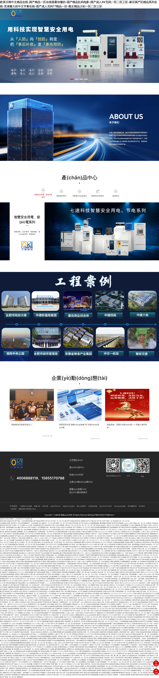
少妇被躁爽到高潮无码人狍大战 (120, 672)
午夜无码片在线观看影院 (134, 617)
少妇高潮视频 (124, 525)
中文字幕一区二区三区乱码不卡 (27, 617)
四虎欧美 (92, 576)
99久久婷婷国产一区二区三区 (112, 536)
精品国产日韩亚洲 (43, 602)
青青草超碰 (48, 668)
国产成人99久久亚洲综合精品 (117, 617)
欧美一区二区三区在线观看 (66, 653)
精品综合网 (144, 600)
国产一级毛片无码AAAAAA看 (46, 585)
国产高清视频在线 (105, 610)
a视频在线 (5, 672)
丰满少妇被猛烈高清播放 (143, 632)
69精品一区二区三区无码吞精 (75, 549)
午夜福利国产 (108, 660)
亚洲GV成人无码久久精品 (92, 602)
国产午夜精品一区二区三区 (81, 527)
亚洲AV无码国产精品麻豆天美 (39, 549)
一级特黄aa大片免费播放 (78, 660)
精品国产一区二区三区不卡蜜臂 (34, 563)
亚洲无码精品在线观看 (44, 640)
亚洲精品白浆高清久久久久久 (81, 634)
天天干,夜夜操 (125, 589)
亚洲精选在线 (47, 666)
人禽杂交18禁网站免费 (89, 670)
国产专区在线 (131, 563)
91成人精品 (71, 531)
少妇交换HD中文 (15, 638)
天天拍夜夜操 (54, 568)
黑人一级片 (34, 538)
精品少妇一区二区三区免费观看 (117, 636)
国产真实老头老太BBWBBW (122, 638)
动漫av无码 (102, 559)
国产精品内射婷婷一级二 (47, 600)
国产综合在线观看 (43, 553)
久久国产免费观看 (134, 525)
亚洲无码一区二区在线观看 (100, 561)
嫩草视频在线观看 (105, 523)
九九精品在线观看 (148, 608)
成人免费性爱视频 (55, 632)
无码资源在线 (107, 647)
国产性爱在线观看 (39, 572)
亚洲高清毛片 (8, 621)
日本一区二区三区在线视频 (34, 581)
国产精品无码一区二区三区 (96, 608)
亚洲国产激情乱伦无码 (103, 670)
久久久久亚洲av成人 (147, 566)
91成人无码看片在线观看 (22, 625)
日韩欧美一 (116, 675)
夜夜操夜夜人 (125, 645)
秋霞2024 (67, 583)
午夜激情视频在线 (77, 617)
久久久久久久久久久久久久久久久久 (121, 593)
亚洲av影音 (123, 581)
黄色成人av (41, 617)
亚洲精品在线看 (20, 651)
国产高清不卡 (132, 581)
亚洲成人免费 (19, 574)
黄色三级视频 (98, 638)
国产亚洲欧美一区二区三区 (64, 623)
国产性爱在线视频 (119, 546)
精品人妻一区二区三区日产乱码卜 (108, 621)
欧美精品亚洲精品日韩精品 (81, 534)
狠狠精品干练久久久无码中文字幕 (91, 546)
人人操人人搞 (79, 606)
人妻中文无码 (66, 540)
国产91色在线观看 (5, 593)
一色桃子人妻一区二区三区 (121, 576)
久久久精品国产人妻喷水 (86, 645)
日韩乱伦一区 (85, 585)
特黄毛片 (128, 606)
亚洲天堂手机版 (73, 523)
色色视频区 (39, 625)
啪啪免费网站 (89, 549)
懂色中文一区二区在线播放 (16, 559)
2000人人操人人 (142, 619)
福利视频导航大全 (35, 653)
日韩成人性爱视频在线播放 (29, 638)
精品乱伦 (39, 632)
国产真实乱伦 (9, 613)
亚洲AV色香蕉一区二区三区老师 (34, 593)
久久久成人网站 (18, 628)
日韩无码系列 (40, 574)
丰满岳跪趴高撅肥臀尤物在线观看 (19, 643)
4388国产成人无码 (69, 608)
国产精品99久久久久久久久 (20, 653)
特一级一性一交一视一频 (87, 525)
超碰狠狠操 (77, 542)
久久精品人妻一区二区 (134, 649)
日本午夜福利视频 (146, 576)
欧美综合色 (101, 555)
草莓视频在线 (15, 675)
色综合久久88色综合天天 (30, 591)
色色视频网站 (114, 527)
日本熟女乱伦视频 (5, 557)
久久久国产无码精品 (26, 657)
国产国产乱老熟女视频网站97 (127, 534)
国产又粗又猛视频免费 (119, 568)
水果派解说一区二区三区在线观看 (80, 578)
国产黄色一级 (73, 544)
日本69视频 (90, 662)
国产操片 (114, 551)
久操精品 (107, 598)
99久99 (61, 559)
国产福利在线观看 (43, 651)
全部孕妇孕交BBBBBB (95, 591)
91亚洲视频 (41, 527)
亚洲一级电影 (98, 647)
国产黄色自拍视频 (38, 544)
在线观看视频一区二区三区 (104, 666)
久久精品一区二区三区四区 (139, 672)
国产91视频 (20, 585)
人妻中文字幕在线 (97, 578)
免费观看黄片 (154, 534)
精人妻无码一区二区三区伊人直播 (66, 600)
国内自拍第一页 (78, 623)
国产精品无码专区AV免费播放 (128, 527)
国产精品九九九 (20, 536)
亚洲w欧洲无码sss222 (139, 623)
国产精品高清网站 (152, 536)
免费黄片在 (70, 649)
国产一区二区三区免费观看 (77, 619)
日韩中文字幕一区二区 (80, 536)
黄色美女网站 (79, 625)
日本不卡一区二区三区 (20, 621)
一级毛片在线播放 (102, 534)
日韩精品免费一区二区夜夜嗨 (54, 555)
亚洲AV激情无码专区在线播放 (140, 675)
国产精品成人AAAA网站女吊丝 (146, 563)
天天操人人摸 (89, 649)
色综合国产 (103, 563)
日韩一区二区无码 (30, 585)
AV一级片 (24, 555)
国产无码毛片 (8, 534)
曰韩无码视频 (40, 675)
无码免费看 (18, 540)
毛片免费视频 (110, 619)
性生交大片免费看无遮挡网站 (125, 628)
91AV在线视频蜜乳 (23, 523)
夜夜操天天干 (59, 536)
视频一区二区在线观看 (133, 566)
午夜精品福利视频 (118, 542)
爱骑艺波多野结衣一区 (51, 559)
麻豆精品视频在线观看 (69, 632)
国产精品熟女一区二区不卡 (55, 630)
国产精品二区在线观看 (81, 570)
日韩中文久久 (128, 598)
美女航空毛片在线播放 (145, 621)
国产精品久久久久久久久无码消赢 (22, 664)
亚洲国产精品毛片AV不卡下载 (39, 568)
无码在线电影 (99, 549)
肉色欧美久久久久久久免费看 (112, 653)
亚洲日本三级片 (25, 602)
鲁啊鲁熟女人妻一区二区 (112, 589)
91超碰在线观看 (96, 606)
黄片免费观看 (25, 568)
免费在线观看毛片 (52, 561)
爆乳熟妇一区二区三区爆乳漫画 (50, 534)
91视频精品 (138, 529)
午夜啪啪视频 (124, 621)
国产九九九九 (143, 604)
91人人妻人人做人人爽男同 (82, 561)
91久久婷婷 (115, 525)
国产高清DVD (28, 551)
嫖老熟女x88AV (107, 638)
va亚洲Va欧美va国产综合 (54, 672)
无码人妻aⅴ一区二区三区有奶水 (29, 608)
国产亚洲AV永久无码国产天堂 (91, 628)
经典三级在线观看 (131, 664)
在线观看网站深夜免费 (38, 670)
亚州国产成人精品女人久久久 (148, 651)
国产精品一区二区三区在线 (64, 566)
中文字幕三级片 (110, 608)
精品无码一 (142, 583)
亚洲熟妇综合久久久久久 (16, 572)
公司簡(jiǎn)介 (140, 12)
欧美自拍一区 (75, 591)
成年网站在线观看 (136, 668)
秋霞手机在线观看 (117, 523)
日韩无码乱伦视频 (24, 538)
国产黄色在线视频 (66, 534)
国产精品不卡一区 (14, 662)
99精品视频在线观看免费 (34, 666)
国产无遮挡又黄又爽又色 (97, 568)
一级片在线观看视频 (36, 559)
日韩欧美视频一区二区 (122, 591)
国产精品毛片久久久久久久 (72, 557)
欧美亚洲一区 (116, 578)
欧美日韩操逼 (65, 657)
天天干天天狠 (10, 563)
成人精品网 (32, 668)
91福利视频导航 (13, 544)
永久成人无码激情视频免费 (10, 640)
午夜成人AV (149, 570)
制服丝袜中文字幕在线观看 (105, 613)
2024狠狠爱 (110, 640)
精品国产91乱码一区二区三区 (96, 619)
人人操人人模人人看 (146, 531)
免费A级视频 (67, 604)
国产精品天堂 (60, 587)
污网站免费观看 (114, 561)
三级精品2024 (124, 531)
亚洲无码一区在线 (79, 621)
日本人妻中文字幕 (121, 619)
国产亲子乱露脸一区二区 (135, 557)
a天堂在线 (55, 666)
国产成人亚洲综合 (111, 634)
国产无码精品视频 (104, 672)
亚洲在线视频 (29, 572)
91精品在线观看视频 (92, 604)
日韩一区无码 (105, 602)
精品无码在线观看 (121, 608)
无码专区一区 (34, 578)
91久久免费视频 (82, 581)
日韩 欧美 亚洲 (10, 596)
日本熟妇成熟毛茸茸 (91, 559)
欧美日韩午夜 (76, 675)
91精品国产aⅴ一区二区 (78, 604)
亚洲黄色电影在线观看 (124, 551)
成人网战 (48, 643)
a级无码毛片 (114, 602)
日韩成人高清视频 (5, 636)
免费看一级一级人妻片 (83, 572)
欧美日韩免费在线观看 (143, 540)
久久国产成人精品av (129, 538)
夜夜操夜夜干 (115, 581)
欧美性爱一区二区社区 (32, 649)
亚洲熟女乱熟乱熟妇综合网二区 (29, 645)
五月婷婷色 (7, 675)
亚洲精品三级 (152, 645)
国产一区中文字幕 (45, 662)
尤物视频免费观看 (7, 625)
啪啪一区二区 (59, 664)
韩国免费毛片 (66, 655)
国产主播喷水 (51, 587)
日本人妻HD (70, 666)
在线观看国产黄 (23, 606)
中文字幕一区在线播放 (102, 645)
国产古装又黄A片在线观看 (125, 570)
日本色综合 (92, 538)
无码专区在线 (151, 527)
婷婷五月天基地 (131, 634)
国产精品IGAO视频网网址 (61, 581)
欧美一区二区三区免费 (125, 615)
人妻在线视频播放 (117, 623)
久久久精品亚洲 (34, 672)
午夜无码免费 (44, 576)
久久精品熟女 (80, 587)
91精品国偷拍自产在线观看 (141, 598)
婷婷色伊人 (45, 632)
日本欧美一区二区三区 (19, 598)
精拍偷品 (32, 675)
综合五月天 (76, 568)
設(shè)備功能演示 (140, 20)
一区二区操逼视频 (94, 563)
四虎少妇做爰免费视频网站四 (100, 527)
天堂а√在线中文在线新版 (64, 527)
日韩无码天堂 (75, 538)
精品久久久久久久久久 (147, 572)
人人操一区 (11, 651)
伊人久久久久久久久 (132, 583)
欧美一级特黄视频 (7, 527)
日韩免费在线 (27, 623)
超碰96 (155, 576)
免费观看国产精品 (67, 670)
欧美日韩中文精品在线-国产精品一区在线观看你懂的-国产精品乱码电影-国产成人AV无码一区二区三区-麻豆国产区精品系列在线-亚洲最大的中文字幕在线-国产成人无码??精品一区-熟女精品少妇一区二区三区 (65, 521)
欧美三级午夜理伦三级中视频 (90, 593)
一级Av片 (36, 551)
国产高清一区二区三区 (60, 523)
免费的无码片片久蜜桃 (47, 649)
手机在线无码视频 (81, 608)
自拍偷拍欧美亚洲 (52, 570)
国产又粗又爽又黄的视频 (150, 551)
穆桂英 (99, 615)
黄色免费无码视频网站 (69, 572)
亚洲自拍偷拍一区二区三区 (67, 589)
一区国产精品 (78, 613)
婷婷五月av (58, 604)
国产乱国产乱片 (41, 630)
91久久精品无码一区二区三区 (79, 657)
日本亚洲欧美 (130, 643)
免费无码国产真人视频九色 (38, 570)
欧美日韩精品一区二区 (150, 668)
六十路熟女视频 (57, 668)
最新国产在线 (44, 557)
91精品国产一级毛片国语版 (139, 645)
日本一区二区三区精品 (7, 542)
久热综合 (72, 615)
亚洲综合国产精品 (28, 619)
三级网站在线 (63, 602)
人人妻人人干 (147, 529)
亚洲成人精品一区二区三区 (66, 636)
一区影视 (133, 549)
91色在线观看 (21, 546)
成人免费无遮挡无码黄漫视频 (9, 553)
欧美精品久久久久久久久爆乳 (38, 606)
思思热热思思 (19, 647)
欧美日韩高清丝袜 (57, 583)
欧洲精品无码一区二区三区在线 (10, 578)
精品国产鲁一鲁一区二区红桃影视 (146, 634)
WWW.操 (132, 540)
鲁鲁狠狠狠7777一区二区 (31, 576)
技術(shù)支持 (140, 16)
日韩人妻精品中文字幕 (9, 546)
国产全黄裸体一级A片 (97, 598)
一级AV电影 (107, 578)
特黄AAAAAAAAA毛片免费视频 (124, 666)
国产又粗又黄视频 (58, 525)
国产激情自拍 (8, 655)
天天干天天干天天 (50, 544)
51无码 (27, 559)
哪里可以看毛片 (86, 542)
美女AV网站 (104, 553)
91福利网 (123, 566)
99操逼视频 (120, 555)
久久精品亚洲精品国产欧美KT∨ (145, 602)
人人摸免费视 (75, 596)
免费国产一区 (120, 604)
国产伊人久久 (139, 643)
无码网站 (94, 572)
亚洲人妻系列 (138, 593)
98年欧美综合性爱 (70, 555)
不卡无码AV (99, 583)
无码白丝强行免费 (145, 653)
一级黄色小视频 (105, 581)
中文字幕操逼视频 (17, 593)
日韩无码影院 (128, 657)
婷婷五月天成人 (105, 655)
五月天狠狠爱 (62, 576)
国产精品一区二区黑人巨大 (64, 542)
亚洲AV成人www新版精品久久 (53, 625)
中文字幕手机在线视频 (98, 634)
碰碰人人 (55, 662)
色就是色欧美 (96, 553)
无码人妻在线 (104, 585)
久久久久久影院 (82, 551)
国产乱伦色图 (43, 566)
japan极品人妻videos (21, 527)
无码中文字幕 (123, 572)
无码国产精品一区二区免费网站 (48, 598)
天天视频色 (35, 589)
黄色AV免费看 (16, 557)
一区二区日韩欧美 (63, 610)
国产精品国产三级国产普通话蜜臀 (87, 555)
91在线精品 (118, 613)
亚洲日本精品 (44, 551)
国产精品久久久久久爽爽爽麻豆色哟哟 (124, 647)
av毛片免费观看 (69, 630)
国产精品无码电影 (128, 613)
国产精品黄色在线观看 (149, 649)
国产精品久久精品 (13, 657)
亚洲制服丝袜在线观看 (96, 657)
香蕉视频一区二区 (110, 643)
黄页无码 (5, 645)
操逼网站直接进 (79, 649)
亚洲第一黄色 (134, 589)
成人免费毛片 (31, 630)
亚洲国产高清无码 (93, 581)
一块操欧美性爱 (71, 563)
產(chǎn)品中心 (140, 18)
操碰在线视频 (133, 621)
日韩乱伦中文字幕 (108, 591)
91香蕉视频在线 (44, 657)
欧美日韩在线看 (89, 623)
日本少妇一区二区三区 (150, 555)
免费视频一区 (21, 531)
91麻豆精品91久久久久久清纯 (87, 544)
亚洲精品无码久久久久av (57, 549)
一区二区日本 (72, 602)
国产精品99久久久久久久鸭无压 (102, 542)
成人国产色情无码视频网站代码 (37, 660)
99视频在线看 (18, 551)
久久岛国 (140, 647)
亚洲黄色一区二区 (7, 602)
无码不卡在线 (9, 551)
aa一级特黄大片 (5, 585)
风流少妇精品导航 (102, 664)
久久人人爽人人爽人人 (39, 623)
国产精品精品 (84, 568)
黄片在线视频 (57, 628)
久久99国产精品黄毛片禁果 (36, 555)
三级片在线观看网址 (116, 538)
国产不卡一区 (24, 578)
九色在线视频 (150, 662)
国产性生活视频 (97, 625)
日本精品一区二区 (24, 600)
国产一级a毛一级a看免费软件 (20, 615)
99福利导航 (84, 557)
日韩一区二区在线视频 (108, 628)
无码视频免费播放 (62, 544)
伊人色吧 (88, 668)
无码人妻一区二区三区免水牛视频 (108, 572)
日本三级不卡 (51, 623)
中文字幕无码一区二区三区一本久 (77, 576)
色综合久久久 (49, 617)
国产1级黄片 (135, 653)
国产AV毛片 (84, 529)
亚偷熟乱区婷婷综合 (22, 668)
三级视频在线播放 (75, 628)
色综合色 (34, 602)
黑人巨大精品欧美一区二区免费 (140, 660)
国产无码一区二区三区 (35, 621)
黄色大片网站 (20, 561)
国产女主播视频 (132, 587)
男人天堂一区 (56, 670)
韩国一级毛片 (115, 583)
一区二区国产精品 (147, 670)
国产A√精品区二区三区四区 (129, 610)
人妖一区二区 (104, 587)
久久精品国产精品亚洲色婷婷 (130, 630)
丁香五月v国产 (65, 596)
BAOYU (139, 608)
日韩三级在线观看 (63, 619)
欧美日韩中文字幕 (148, 542)
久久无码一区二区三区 (91, 617)
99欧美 (57, 591)
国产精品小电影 (135, 591)
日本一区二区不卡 (85, 655)
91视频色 (43, 672)
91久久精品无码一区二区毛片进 (58, 615)
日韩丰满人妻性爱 (82, 563)
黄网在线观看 (52, 638)
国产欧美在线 (96, 668)
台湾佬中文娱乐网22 (11, 606)
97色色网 (37, 534)
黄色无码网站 (135, 640)
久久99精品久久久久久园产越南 (74, 664)
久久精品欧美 (19, 563)
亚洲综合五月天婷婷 (105, 675)
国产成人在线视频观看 (11, 600)
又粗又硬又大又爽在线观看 (137, 625)
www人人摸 (128, 523)
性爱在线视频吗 (13, 645)
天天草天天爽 (139, 628)
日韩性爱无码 (136, 600)
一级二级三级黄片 (139, 570)
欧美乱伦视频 (59, 617)
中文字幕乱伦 (113, 534)
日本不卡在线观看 (23, 566)
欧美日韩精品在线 (143, 534)
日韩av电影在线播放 (8, 561)
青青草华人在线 (7, 628)
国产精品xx (150, 655)
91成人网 (114, 540)
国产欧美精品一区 (85, 596)
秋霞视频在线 (68, 559)
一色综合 (32, 632)
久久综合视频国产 (115, 645)
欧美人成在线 (114, 596)
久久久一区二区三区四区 (102, 540)
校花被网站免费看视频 (55, 606)
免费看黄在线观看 (13, 587)
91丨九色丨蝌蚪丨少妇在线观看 (68, 645)
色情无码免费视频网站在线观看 (47, 636)
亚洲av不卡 (128, 555)
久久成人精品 (20, 596)
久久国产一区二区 (55, 540)
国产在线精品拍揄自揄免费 (103, 623)
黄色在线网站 (25, 634)
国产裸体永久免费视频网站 (47, 578)
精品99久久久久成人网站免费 (58, 551)
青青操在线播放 (133, 651)
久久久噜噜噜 (46, 647)
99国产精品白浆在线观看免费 (88, 672)
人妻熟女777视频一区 (32, 596)
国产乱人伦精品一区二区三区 (24, 542)
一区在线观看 (34, 523)
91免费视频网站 (125, 561)
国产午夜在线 (63, 598)
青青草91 (14, 523)
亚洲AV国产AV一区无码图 (123, 640)
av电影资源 (122, 632)
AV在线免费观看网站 (58, 640)
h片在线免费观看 (81, 653)
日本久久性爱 (34, 615)
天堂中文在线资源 (120, 649)
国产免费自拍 (54, 602)
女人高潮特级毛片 (31, 531)
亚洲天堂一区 (44, 645)
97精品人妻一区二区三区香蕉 (141, 523)
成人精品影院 (41, 604)
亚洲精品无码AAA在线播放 (28, 587)
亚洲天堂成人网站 (134, 572)
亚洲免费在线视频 (18, 534)
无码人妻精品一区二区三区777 (102, 600)
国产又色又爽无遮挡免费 (71, 672)
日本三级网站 (84, 538)
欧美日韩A (106, 583)
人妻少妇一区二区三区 (72, 525)
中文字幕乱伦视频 (15, 672)
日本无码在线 (119, 657)
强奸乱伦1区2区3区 (62, 578)
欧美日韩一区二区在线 (95, 536)
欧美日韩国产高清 (50, 563)
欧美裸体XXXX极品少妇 (66, 561)
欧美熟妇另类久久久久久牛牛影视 (18, 570)
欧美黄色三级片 (133, 536)
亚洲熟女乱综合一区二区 (126, 602)
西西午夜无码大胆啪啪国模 (90, 675)
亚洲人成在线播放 (79, 559)
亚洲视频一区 (99, 660)
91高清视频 (91, 551)
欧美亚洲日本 (133, 655)
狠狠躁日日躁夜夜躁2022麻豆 (17, 660)
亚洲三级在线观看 (69, 625)
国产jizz (122, 583)
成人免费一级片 (15, 568)
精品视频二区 (69, 621)
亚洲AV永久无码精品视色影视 (58, 531)
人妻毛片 (17, 602)
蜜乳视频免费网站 (60, 649)
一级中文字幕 (145, 606)
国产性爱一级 (102, 544)
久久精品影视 (111, 544)
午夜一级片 (89, 610)
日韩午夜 (57, 596)
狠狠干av (52, 557)
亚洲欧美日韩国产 (68, 606)
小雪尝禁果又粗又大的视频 (118, 557)
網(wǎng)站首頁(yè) (140, 9)
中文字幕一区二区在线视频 (22, 529)
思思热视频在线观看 (58, 613)
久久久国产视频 (130, 559)
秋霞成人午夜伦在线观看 (83, 531)
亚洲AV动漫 (69, 643)
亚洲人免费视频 (145, 640)
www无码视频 (134, 531)
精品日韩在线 (72, 551)
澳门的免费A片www (18, 649)
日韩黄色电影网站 (80, 630)
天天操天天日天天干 (65, 568)
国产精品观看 (136, 638)
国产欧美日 (14, 549)
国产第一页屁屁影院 (30, 636)
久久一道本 (124, 553)
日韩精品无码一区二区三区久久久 (78, 598)
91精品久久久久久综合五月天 (135, 585)
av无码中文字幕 (50, 675)
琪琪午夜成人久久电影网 (47, 591)
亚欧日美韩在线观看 (97, 589)
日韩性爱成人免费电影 (47, 634)
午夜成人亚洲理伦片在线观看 (61, 538)
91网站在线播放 (17, 619)
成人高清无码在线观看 (9, 531)
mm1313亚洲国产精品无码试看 (19, 632)
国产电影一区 (91, 630)
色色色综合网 (115, 610)
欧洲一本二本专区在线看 (91, 632)
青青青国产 (147, 643)
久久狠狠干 (74, 540)
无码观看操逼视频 (137, 546)
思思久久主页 (99, 576)
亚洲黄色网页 (61, 563)
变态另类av (88, 625)
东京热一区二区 (148, 546)
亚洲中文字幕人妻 (29, 574)
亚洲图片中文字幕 (39, 664)
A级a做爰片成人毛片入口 (49, 619)
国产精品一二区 (142, 581)
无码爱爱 (124, 536)
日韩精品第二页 (42, 546)
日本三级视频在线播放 (134, 670)
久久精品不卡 (106, 606)
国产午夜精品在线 (28, 655)
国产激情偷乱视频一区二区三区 (104, 649)
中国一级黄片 (131, 632)
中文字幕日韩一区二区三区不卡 (106, 529)
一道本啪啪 (24, 672)
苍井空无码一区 (123, 625)
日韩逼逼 (143, 544)
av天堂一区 (96, 574)
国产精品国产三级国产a (7, 589)
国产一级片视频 (139, 578)
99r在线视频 (55, 574)
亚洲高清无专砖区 (121, 544)
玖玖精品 (106, 538)
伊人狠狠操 (83, 591)
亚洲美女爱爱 (129, 542)
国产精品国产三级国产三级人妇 (129, 596)
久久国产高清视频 (100, 662)
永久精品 (54, 647)
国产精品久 (144, 525)
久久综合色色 (8, 555)
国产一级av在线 (5, 538)
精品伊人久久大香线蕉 (136, 553)
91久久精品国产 (19, 610)
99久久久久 (67, 617)
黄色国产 (5, 572)
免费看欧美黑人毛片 (127, 578)
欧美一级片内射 (50, 527)
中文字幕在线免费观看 (83, 651)
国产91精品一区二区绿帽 (17, 525)
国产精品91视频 (44, 540)
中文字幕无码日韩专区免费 (121, 549)
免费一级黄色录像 (152, 583)
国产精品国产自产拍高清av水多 (12, 591)
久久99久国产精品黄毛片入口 (117, 563)
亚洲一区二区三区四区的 (64, 675)
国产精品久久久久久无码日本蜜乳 (50, 529)
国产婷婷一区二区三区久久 (148, 591)
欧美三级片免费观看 (110, 570)
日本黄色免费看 (108, 546)
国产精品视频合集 (55, 553)
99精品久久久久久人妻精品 (115, 559)
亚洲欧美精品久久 (63, 647)
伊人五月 (123, 670)
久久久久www (104, 596)
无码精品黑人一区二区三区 (28, 640)
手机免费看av (142, 655)
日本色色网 (108, 576)
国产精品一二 (34, 634)
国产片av (109, 568)
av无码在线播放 (95, 651)
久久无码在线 (26, 557)
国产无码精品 (131, 619)
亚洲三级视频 (98, 566)
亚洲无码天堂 (53, 645)
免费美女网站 (25, 675)
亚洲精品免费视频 (13, 608)
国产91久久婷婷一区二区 (78, 610)
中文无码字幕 (117, 660)
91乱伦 (32, 625)
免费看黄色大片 (138, 555)
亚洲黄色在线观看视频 (147, 561)
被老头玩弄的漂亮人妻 (47, 608)
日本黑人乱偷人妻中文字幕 (55, 546)
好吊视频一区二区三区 (66, 570)
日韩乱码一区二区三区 (85, 600)
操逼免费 (100, 538)
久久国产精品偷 (55, 657)
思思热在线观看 (31, 546)
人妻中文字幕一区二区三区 (62, 634)
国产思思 (48, 574)
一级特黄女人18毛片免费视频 (121, 600)
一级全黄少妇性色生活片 (71, 668)
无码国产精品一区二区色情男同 (83, 566)
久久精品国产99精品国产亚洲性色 (82, 638)
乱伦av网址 (16, 555)
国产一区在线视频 (50, 593)
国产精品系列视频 (9, 583)
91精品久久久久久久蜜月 (109, 615)
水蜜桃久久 (14, 538)
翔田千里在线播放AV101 (72, 546)
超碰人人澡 (3, 670)
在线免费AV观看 (5, 523)
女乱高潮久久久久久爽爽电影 (30, 662)
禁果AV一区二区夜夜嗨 (103, 551)
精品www (63, 666)
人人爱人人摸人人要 (99, 636)
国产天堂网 (75, 655)
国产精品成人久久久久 (78, 583)
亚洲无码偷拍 (95, 655)
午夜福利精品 (37, 525)
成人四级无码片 (47, 525)
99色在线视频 (89, 647)
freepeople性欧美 (24, 549)
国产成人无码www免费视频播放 (89, 523)
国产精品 (13, 585)
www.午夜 (28, 525)
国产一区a (80, 602)
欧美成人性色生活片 (117, 598)
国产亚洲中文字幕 (40, 655)
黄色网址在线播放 (123, 540)
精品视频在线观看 (114, 553)
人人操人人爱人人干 (44, 538)
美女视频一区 (135, 561)
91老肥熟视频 (142, 527)
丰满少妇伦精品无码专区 (95, 653)
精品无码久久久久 (32, 598)
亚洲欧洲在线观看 (91, 621)
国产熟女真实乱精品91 (142, 568)
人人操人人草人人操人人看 (125, 529)
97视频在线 (58, 608)
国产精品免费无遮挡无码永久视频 (137, 636)
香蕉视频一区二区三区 (110, 625)
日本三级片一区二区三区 (86, 540)
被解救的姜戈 (79, 615)
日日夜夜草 (92, 529)
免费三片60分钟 (142, 538)
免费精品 (106, 566)
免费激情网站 (115, 670)
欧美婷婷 (80, 632)
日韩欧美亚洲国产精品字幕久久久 (72, 553)
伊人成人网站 (61, 593)
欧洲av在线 (100, 630)
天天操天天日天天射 (80, 643)
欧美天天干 (59, 585)
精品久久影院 (108, 549)
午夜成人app (18, 576)
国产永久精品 (126, 653)
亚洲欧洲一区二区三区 (25, 544)
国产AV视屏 (42, 561)
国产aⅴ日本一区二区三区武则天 (99, 557)
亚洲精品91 (35, 529)
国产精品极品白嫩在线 (83, 589)
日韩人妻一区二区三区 (92, 587)
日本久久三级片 (137, 551)
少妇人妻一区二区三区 (38, 643)
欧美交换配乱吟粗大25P (23, 589)
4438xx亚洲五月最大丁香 (146, 664)
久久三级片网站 (114, 566)
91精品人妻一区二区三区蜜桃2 (146, 549)
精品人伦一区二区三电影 (142, 613)
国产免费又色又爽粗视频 (32, 610)
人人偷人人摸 (69, 613)
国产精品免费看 (137, 615)
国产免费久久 (54, 651)
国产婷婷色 (146, 617)
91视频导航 (66, 660)
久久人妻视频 (18, 613)
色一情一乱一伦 (87, 574)
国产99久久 (127, 623)
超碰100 (128, 546)
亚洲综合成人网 (150, 585)
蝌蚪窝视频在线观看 (31, 561)
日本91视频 (50, 604)
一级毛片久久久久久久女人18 (15, 604)
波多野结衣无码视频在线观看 (109, 632)
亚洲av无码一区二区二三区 (117, 587)
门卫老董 (121, 574)
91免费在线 (142, 536)
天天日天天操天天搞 (124, 668)
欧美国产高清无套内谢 (77, 647)
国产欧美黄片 (41, 536)
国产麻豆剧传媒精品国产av (148, 596)
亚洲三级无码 (103, 617)
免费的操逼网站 (59, 621)
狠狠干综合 (154, 540)
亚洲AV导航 (50, 536)
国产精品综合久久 (148, 593)
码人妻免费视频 (111, 555)
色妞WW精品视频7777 (44, 613)
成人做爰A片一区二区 (46, 523)
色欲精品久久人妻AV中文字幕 (28, 553)
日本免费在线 (132, 608)
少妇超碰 (82, 668)
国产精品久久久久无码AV (50, 653)
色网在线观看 (56, 572)
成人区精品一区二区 (149, 557)
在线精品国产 (77, 574)
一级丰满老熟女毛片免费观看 (84, 640)
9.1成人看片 (121, 634)
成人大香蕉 (95, 596)
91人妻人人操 (47, 581)
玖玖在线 (36, 657)
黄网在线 (20, 677)
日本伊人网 (21, 581)
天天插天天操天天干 (90, 613)
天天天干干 (65, 628)
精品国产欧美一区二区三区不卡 (42, 628)
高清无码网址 (68, 536)
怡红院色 (10, 576)
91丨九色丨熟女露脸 (131, 604)
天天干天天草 (29, 534)
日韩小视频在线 (105, 593)
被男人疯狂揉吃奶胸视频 (112, 630)
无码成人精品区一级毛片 (103, 525)
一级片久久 (87, 553)
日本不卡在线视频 (99, 640)
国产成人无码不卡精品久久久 (136, 662)
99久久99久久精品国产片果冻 (70, 529)
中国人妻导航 (43, 615)
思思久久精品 (35, 557)
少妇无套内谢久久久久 (47, 596)
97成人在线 (77, 670)
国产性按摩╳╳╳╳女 (44, 583)
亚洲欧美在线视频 (31, 651)
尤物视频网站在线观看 (7, 536)
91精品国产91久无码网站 (107, 604)
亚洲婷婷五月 (34, 566)
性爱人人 (49, 572)
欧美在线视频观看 (31, 536)
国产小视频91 (34, 600)
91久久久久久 (123, 651)
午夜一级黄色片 (10, 668)
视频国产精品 (95, 585)
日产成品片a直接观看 (14, 670)
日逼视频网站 (28, 628)
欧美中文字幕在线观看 (142, 559)
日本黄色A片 (138, 542)
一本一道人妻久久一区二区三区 (116, 662)
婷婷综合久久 (41, 587)
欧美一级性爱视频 (133, 544)
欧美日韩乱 (37, 542)
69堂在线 (37, 619)
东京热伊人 (121, 585)
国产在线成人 (33, 527)
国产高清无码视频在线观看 (84, 636)
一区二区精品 (136, 606)
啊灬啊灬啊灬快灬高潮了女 (119, 655)
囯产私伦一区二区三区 (96, 570)
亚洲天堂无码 (70, 640)
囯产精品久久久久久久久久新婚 (102, 531)
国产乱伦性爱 (152, 538)
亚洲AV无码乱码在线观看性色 (17, 630)
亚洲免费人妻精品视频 (118, 606)
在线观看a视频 (17, 655)
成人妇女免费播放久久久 (109, 668)
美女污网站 (72, 581)
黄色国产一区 (26, 670)
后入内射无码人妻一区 (49, 542)
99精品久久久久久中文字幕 (109, 651)
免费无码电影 (42, 638)
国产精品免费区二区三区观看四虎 (26, 583)
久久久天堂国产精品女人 (67, 651)
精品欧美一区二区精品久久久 (11, 634)
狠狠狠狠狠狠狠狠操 (145, 610)
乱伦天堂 (59, 655)
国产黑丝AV (131, 568)
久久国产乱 (116, 531)
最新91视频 (51, 566)
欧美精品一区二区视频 (73, 593)
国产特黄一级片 (135, 576)
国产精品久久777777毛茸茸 (32, 647)
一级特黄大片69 (70, 587)
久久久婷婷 (62, 662)
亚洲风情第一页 (43, 531)
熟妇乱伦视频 (79, 666)
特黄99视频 (7, 649)
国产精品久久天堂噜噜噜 (30, 540)
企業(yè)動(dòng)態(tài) (140, 22)
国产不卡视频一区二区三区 (95, 643)
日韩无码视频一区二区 (55, 660)
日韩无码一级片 (109, 657)
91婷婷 (96, 610)
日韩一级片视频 (65, 591)
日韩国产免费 (50, 664)
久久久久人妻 (90, 583)
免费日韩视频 (148, 553)
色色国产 (49, 670)
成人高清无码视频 (90, 666)
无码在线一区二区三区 (9, 617)
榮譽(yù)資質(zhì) (140, 14)
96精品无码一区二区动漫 (147, 630)
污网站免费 (59, 557)
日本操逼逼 (125, 660)
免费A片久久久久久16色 (9, 581)
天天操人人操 (22, 666)
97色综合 (93, 534)
